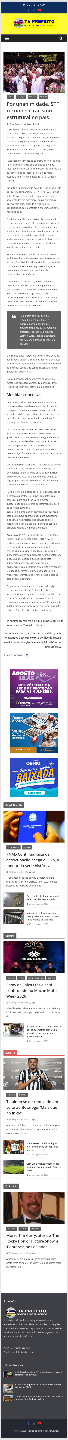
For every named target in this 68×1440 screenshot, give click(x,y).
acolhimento (18, 511)
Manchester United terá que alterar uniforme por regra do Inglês (42, 1146)
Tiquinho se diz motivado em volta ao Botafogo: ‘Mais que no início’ (32, 1107)
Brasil (10, 96)
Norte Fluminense (35, 978)
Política (43, 96)
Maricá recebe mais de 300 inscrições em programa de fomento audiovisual (38, 1373)
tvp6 (33, 1002)
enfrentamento (36, 511)
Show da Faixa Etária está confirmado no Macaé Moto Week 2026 (31, 990)
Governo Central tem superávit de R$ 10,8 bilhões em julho (43, 898)
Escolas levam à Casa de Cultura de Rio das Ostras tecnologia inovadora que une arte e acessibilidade (44, 1031)
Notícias (32, 96)
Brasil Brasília (13, 847)
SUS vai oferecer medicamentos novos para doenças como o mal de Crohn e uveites (39, 1397)
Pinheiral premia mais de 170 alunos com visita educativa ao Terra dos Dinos (35, 623)
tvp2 (37, 124)
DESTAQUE (21, 96)
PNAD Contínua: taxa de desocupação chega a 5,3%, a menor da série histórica (32, 860)
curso (32, 503)
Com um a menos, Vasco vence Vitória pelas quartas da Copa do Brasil (44, 1167)
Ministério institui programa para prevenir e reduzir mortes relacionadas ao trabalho (43, 916)
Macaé (21, 978)
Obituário (35, 1229)
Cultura (11, 978)
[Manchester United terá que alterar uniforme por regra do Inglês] (13, 1149)
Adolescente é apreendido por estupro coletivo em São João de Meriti (38, 1385)
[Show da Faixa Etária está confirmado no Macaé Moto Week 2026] (33, 957)
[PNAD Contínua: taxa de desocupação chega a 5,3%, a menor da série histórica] (33, 827)
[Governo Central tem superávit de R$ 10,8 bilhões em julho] (13, 900)
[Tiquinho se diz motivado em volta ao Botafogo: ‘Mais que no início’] (33, 1074)
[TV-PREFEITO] (26, 1308)
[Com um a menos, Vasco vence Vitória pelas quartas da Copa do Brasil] (13, 1169)
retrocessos (22, 449)
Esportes (11, 1095)
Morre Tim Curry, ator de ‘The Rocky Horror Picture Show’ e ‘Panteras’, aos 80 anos (32, 1241)
